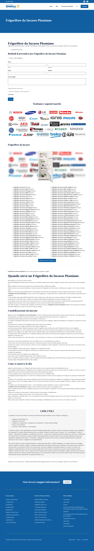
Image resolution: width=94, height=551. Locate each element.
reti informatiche (21, 447)
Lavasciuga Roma (10, 502)
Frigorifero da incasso (17, 49)
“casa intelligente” (71, 432)
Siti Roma (24, 539)
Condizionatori (66, 523)
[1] (24, 420)
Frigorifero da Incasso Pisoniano (16, 461)
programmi (78, 437)
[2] (24, 450)
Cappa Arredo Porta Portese (40, 514)
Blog (57, 6)
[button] (77, 6)
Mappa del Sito (72, 539)
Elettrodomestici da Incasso (69, 518)
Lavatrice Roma (9, 504)
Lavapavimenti (66, 499)
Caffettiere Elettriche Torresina (41, 499)
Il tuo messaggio (12, 76)
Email (9, 70)
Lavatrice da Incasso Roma (11, 499)
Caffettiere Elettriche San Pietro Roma (42, 519)
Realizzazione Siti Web (16, 539)
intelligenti (40, 430)
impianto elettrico (73, 430)
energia (76, 445)
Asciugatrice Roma (10, 517)
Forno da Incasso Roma (11, 522)
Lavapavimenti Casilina (39, 522)
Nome (9, 67)
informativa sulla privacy (17, 88)
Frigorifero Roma (9, 519)
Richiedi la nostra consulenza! (47, 260)
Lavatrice (65, 504)
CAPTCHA (10, 94)
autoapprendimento (36, 439)
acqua (68, 445)
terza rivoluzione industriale (33, 415)
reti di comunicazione (34, 447)
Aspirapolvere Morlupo (39, 502)
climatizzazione (56, 445)
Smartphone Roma (10, 507)
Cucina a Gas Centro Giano (40, 517)
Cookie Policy (85, 539)
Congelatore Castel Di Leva (40, 504)
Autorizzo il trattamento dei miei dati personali (19, 91)
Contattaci (84, 6)
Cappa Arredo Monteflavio (40, 509)
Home (51, 6)
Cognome (50, 67)
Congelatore (66, 511)
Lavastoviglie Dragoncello (40, 507)
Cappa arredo (66, 502)
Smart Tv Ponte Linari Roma (40, 512)
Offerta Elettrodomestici (68, 526)
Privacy (78, 539)
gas (71, 445)
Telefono (50, 70)
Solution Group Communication (35, 539)
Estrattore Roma (9, 509)
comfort (69, 447)
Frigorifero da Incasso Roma (12, 512)
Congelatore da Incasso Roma (12, 514)
